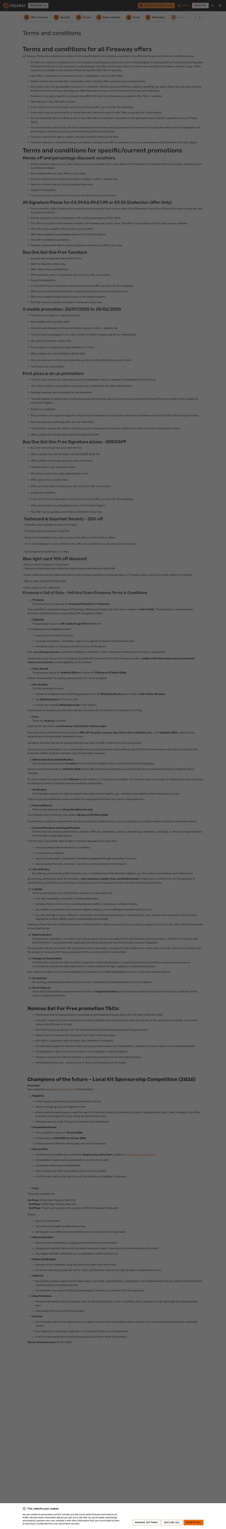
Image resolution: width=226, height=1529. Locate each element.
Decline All (172, 1522)
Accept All (193, 1522)
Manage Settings (146, 1522)
